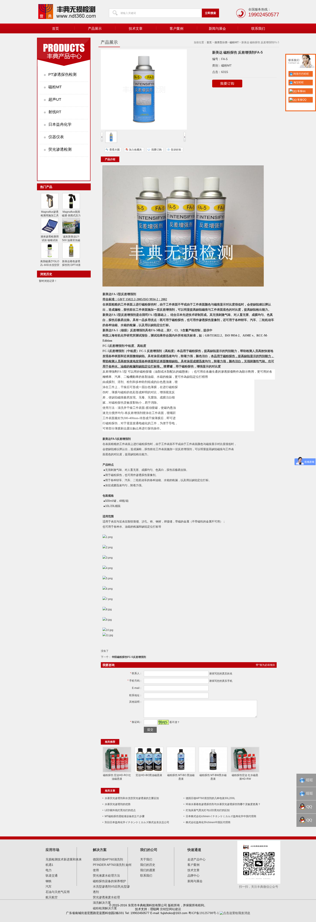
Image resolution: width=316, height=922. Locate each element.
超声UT (54, 99)
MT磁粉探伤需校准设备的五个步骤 (124, 816)
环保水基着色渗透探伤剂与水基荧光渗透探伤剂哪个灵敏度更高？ (223, 804)
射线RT (54, 112)
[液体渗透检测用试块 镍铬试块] (49, 232)
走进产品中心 (196, 859)
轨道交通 (52, 875)
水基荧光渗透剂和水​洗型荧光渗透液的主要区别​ (132, 798)
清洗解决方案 (102, 902)
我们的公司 (148, 850)
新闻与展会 (217, 28)
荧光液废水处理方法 (106, 875)
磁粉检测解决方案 (105, 908)
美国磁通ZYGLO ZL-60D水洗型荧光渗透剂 (49, 265)
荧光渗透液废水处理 (106, 897)
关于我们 (146, 859)
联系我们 (258, 28)
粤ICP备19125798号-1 (203, 913)
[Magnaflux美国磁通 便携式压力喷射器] (71, 208)
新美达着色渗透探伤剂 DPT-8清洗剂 (71, 265)
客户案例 (176, 28)
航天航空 (52, 897)
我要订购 (156, 149)
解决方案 (100, 850)
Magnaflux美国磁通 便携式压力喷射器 (71, 215)
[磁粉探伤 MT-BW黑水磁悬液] (213, 771)
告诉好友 (176, 149)
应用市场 (52, 850)
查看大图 (114, 149)
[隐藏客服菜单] (300, 62)
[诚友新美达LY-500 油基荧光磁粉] (71, 232)
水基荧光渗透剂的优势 (117, 804)
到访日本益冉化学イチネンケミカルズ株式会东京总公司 (137, 822)
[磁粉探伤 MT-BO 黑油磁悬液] (181, 771)
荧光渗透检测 (60, 149)
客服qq (301, 91)
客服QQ (301, 99)
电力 (49, 870)
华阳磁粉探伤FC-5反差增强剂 (128, 657)
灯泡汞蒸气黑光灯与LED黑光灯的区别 (208, 810)
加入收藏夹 (135, 149)
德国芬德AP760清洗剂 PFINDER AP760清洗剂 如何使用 (112, 865)
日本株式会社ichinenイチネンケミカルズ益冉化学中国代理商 (221, 816)
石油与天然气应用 (58, 892)
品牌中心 (193, 875)
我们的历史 (147, 864)
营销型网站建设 (170, 909)
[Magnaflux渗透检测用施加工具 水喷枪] (49, 208)
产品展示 (95, 28)
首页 (55, 28)
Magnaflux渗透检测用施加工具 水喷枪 (50, 215)
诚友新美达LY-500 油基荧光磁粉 (71, 240)
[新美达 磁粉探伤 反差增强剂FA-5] (111, 142)
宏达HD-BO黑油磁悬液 (149, 775)
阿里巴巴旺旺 (301, 73)
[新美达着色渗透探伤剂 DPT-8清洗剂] (71, 257)
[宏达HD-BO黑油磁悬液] (149, 771)
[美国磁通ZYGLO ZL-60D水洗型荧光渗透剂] (49, 257)
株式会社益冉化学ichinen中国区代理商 (208, 822)
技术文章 (136, 28)
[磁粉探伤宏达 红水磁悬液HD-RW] (245, 771)
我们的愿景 (147, 870)
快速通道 (194, 850)
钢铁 (49, 881)
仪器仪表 (56, 137)
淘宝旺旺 (298, 82)
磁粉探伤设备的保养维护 (109, 881)
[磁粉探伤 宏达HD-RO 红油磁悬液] (117, 771)
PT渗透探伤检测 (62, 74)
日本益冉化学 (60, 124)
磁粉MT (55, 87)
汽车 (49, 886)
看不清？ (174, 722)
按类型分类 (221, 42)
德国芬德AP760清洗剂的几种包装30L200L (210, 798)
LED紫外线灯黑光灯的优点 (120, 810)
